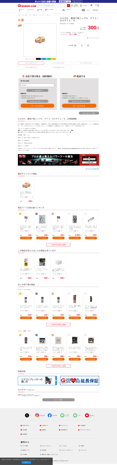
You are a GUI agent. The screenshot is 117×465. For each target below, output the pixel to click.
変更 (83, 10)
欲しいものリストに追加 (89, 113)
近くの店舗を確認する (37, 90)
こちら (41, 459)
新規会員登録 (95, 10)
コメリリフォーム (46, 445)
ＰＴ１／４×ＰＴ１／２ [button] (31, 67)
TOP (19, 15)
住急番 (82, 445)
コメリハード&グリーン (67, 450)
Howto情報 (39, 10)
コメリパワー (84, 450)
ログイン (88, 10)
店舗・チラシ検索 (49, 10)
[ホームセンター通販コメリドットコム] (27, 6)
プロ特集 (24, 454)
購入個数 (71, 45)
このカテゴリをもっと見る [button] (58, 244)
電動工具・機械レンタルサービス (50, 454)
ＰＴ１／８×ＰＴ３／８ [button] (58, 63)
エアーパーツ (42, 15)
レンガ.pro (63, 445)
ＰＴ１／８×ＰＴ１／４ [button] (31, 63)
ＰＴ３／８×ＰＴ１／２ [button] (58, 67)
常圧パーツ (49, 15)
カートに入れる (37, 105)
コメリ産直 (25, 445)
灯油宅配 (44, 450)
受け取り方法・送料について (37, 101)
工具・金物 (24, 15)
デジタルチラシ (31, 10)
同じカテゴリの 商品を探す (92, 168)
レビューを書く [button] (58, 400)
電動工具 (35, 15)
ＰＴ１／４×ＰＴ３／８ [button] (86, 63)
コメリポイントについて (94, 37)
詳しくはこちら (77, 1)
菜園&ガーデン (26, 450)
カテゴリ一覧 (21, 10)
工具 (30, 15)
